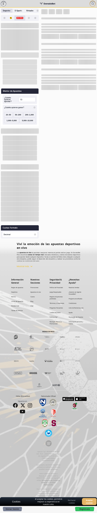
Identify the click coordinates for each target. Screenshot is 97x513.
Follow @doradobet (23, 389)
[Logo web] (48, 3)
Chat (31, 299)
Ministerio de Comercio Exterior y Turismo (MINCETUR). (50, 476)
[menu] (3, 3)
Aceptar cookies (89, 501)
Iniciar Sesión (12, 509)
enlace (56, 496)
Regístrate (84, 509)
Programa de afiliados (75, 292)
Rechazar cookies (72, 501)
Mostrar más (23, 259)
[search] (93, 4)
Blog (31, 295)
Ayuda (70, 306)
